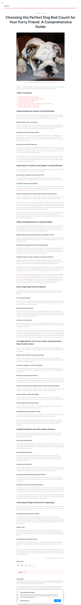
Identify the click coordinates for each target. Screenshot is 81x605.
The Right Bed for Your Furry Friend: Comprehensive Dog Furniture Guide (35, 103)
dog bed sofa (27, 127)
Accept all (57, 600)
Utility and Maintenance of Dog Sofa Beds (28, 100)
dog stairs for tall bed (48, 212)
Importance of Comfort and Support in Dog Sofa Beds (31, 98)
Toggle (2, 3)
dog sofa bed (33, 135)
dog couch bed (31, 178)
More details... (32, 597)
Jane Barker (20, 579)
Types (25, 572)
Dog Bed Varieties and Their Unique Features (28, 105)
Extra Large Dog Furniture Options (26, 101)
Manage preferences (24, 600)
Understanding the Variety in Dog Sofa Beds (28, 96)
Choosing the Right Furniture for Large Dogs (28, 107)
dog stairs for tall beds (21, 190)
